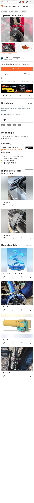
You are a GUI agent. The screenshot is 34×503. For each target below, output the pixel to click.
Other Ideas (23, 11)
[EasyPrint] (20, 1)
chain (3, 125)
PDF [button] (31, 103)
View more (29, 172)
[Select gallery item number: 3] (18, 369)
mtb (19, 125)
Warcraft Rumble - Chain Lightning (14, 274)
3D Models (4, 11)
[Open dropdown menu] (31, 15)
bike (14, 125)
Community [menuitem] (26, 6)
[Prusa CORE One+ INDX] (17, 88)
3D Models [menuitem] (7, 6)
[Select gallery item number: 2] (17, 198)
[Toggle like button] (4, 205)
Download (18, 69)
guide (9, 125)
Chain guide (6, 373)
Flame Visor (7, 202)
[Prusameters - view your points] (23, 2)
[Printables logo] (2, 6)
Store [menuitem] (14, 6)
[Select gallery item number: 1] (16, 198)
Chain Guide (7, 307)
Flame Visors (7, 235)
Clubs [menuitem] (19, 6)
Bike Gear (10, 78)
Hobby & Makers (14, 11)
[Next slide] (31, 47)
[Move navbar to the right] (32, 6)
